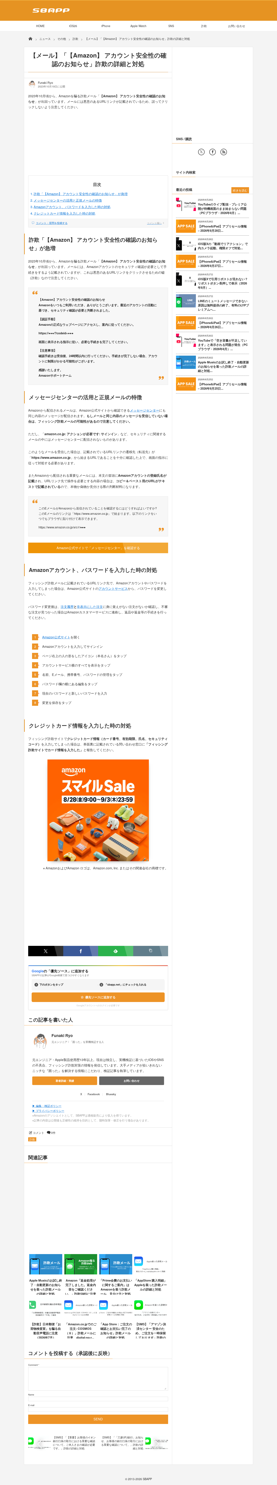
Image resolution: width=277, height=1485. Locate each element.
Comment (33, 1364)
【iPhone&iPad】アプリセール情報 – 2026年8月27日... (222, 263)
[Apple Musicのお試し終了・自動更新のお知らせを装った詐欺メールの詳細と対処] (45, 1273)
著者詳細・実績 (65, 1081)
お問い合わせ (236, 26)
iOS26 (73, 26)
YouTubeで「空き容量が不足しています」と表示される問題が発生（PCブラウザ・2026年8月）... (223, 344)
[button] (150, 951)
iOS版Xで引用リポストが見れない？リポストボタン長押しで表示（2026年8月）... (223, 283)
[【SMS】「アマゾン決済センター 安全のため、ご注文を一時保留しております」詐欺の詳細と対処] (150, 1316)
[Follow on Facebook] (212, 152)
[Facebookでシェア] (80, 951)
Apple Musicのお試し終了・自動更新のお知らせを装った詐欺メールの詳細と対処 (45, 1287)
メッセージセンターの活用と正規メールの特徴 (68, 200)
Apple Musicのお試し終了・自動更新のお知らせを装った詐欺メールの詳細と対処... (223, 366)
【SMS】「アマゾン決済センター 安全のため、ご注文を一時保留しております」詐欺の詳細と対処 (150, 1333)
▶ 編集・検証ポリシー (46, 1106)
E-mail (31, 1405)
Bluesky (111, 1094)
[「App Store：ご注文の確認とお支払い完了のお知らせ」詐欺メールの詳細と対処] (115, 1316)
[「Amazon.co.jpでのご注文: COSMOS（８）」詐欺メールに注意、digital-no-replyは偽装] (80, 1316)
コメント (38, 1133)
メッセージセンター (144, 410)
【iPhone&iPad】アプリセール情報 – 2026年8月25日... (222, 386)
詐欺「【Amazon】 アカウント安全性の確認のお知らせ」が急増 (81, 193)
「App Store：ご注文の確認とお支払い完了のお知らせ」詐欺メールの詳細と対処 (115, 1331)
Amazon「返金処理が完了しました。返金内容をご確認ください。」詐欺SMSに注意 (80, 1287)
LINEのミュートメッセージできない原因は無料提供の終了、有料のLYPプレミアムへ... (223, 305)
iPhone (105, 26)
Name (31, 1394)
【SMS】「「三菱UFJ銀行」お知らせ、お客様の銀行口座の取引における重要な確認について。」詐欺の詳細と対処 (122, 1442)
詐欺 (204, 26)
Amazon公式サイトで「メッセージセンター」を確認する (98, 547)
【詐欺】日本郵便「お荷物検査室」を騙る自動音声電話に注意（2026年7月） (45, 1331)
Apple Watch (138, 26)
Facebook (94, 1094)
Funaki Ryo (45, 83)
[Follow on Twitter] (201, 152)
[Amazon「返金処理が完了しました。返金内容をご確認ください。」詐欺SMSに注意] (80, 1273)
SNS (171, 26)
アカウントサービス (113, 588)
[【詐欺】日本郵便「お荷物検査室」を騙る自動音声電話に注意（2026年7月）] (45, 1316)
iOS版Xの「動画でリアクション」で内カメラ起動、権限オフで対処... (223, 246)
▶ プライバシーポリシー (48, 1111)
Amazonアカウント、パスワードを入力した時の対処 (72, 206)
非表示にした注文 (90, 606)
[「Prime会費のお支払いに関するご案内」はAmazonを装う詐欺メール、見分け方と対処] (115, 1273)
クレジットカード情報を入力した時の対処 (64, 213)
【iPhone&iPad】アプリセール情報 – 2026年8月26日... (222, 325)
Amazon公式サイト (56, 637)
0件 (53, 1133)
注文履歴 (67, 606)
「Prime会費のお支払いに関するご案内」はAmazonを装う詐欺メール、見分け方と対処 (115, 1287)
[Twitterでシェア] (45, 951)
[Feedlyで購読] (115, 951)
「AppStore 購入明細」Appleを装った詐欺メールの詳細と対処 (150, 1285)
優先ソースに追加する (100, 997)
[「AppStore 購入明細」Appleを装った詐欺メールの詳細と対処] (150, 1273)
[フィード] (223, 152)
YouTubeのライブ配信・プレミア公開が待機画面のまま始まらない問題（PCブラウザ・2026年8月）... (222, 208)
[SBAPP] (50, 13)
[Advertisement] (98, 145)
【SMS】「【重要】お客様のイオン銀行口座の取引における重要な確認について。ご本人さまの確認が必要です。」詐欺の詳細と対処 (74, 1442)
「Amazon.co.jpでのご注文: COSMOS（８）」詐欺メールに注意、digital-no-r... (81, 1331)
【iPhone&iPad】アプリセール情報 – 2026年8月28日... (222, 228)
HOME (40, 26)
